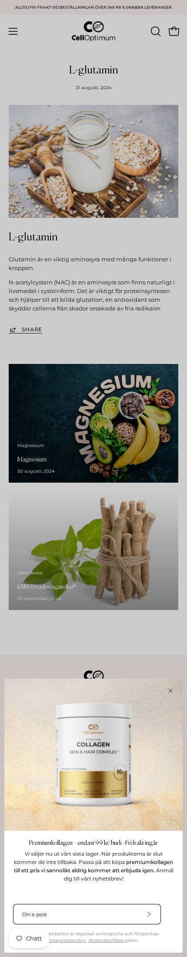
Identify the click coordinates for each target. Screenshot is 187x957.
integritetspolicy (68, 940)
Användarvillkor (106, 940)
